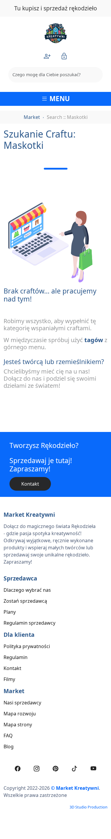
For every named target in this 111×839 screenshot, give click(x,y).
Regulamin (16, 657)
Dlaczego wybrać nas (27, 590)
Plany (10, 612)
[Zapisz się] (47, 56)
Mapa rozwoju (20, 713)
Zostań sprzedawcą (25, 601)
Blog (9, 746)
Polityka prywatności (27, 646)
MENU (59, 98)
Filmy (9, 679)
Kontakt (30, 484)
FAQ (8, 735)
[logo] (55, 32)
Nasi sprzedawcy (22, 702)
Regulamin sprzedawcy (29, 623)
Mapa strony (18, 724)
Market (32, 117)
